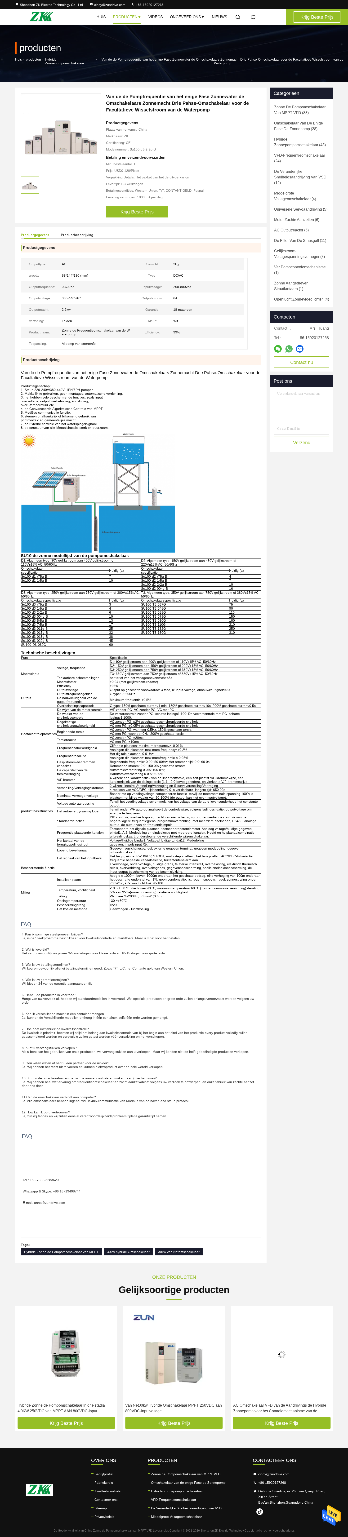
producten (33, 59)
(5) (300, 209)
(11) (300, 241)
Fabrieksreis (103, 1482)
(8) (299, 254)
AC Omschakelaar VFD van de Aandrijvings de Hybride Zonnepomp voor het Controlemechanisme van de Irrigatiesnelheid (171, 1408)
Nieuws (219, 17)
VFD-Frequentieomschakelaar (173, 1500)
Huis (101, 17)
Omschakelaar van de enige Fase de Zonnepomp (188, 1482)
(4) (295, 196)
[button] (23, 1363)
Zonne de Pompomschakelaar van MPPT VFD (185, 1474)
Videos (155, 17)
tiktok (259, 1511)
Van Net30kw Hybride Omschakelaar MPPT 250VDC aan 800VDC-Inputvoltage (66, 1408)
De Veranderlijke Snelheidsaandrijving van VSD (186, 1508)
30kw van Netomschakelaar (179, 1252)
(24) (299, 158)
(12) (300, 177)
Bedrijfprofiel (103, 1474)
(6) (296, 220)
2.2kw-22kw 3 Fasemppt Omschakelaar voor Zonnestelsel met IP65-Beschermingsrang (281, 1408)
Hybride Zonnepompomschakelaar (64, 61)
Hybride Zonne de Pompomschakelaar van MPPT (61, 1252)
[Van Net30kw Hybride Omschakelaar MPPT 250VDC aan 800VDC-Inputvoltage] (66, 1354)
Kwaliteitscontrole (107, 1491)
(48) (300, 142)
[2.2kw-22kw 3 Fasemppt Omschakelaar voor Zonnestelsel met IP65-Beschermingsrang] (281, 1354)
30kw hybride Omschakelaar (128, 1252)
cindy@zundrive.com (109, 5)
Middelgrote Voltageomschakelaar (176, 1517)
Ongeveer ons (185, 17)
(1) (300, 270)
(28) (298, 126)
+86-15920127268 (149, 5)
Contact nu (301, 362)
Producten (125, 17)
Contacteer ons (105, 1500)
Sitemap (100, 1508)
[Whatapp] (289, 349)
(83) (300, 110)
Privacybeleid (104, 1517)
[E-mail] (300, 349)
